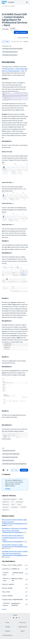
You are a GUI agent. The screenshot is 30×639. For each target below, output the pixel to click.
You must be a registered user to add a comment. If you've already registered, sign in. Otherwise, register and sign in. (14, 483)
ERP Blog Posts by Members (9, 6)
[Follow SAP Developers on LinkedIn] (19, 617)
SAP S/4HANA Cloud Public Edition (10, 55)
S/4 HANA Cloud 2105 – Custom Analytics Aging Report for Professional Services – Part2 (14, 20)
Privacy (7, 622)
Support (22, 631)
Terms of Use (22, 622)
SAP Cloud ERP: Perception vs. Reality (12, 544)
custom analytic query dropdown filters (11, 453)
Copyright (7, 626)
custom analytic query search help (10, 457)
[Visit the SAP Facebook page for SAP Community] (10, 617)
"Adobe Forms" (6, 501)
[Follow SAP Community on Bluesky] (13, 617)
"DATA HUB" (23, 507)
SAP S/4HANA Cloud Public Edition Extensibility (12, 48)
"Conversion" (5, 507)
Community (11, 2)
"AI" (12, 501)
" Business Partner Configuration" (9, 499)
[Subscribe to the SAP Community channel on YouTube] (16, 617)
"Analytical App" (19, 501)
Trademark (7, 631)
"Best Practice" (6, 504)
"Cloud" (19, 504)
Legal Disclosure (22, 626)
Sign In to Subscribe (20, 32)
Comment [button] (24, 470)
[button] (3, 41)
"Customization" (14, 507)
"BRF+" (13, 504)
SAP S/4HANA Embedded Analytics (10, 51)
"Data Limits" (5, 509)
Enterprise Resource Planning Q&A (12, 532)
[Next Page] (16, 512)
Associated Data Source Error (9, 450)
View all (4, 609)
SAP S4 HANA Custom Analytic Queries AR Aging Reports (14, 463)
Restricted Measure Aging (8, 460)
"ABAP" (20, 499)
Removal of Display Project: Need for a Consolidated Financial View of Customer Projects (13, 538)
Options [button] (14, 35)
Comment (7, 488)
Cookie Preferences (7, 635)
